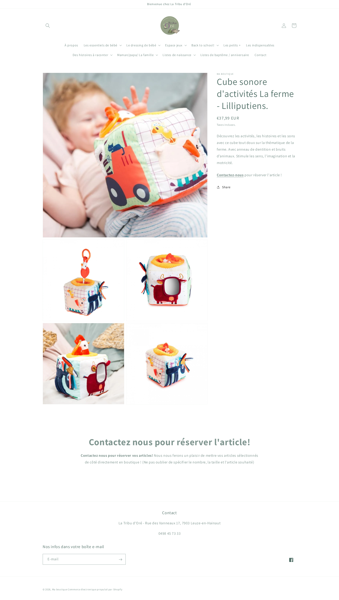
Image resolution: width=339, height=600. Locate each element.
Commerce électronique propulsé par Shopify (95, 589)
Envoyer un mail (169, 475)
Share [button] (226, 187)
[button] (48, 26)
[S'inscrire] (120, 559)
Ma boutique (59, 589)
